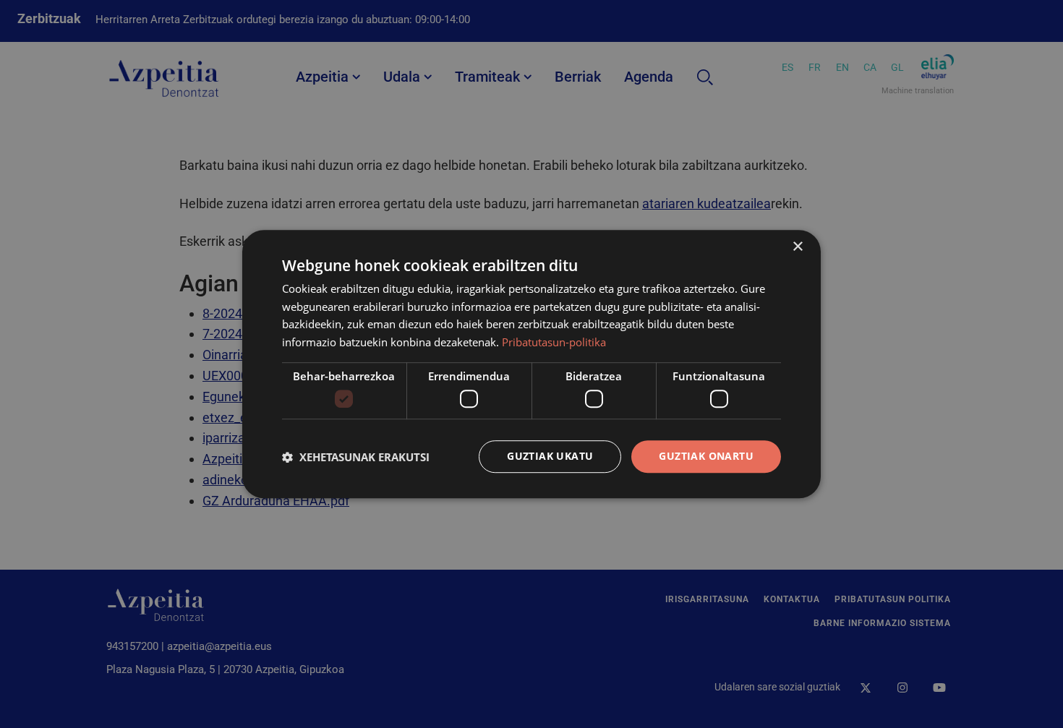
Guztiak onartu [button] (706, 456)
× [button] (797, 246)
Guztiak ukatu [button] (550, 456)
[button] (356, 457)
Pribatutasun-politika (554, 342)
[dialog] (531, 364)
